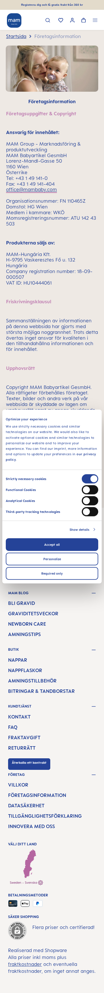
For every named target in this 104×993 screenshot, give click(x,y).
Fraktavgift (24, 737)
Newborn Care (27, 624)
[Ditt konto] (72, 21)
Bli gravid (21, 603)
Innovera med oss (31, 826)
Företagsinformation (37, 795)
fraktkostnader (25, 964)
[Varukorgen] (83, 21)
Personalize (52, 559)
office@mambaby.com (31, 189)
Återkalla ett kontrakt (29, 763)
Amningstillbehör (32, 681)
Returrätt (22, 748)
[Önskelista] (60, 21)
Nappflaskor (25, 670)
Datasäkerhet (26, 805)
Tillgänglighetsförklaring (45, 816)
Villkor (18, 785)
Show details (79, 529)
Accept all (52, 544)
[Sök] (48, 21)
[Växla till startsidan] (14, 20)
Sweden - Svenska (24, 883)
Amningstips (24, 634)
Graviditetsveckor (33, 613)
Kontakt (19, 717)
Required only (52, 573)
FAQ (12, 727)
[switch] (90, 489)
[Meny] (95, 21)
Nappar (17, 660)
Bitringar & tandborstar (41, 691)
